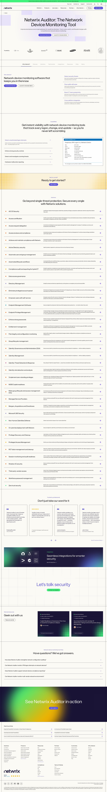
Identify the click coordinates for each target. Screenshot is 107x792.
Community (89, 4)
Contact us (76, 4)
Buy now (69, 4)
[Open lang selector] (102, 4)
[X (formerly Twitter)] (8, 783)
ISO (38, 768)
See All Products (23, 758)
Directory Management (8, 752)
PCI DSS (39, 773)
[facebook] (11, 783)
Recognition (90, 755)
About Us (89, 747)
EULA (55, 767)
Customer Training (74, 749)
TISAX (39, 774)
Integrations (61, 64)
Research (39, 757)
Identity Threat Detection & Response (10, 757)
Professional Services (74, 752)
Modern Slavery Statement (58, 773)
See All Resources (40, 761)
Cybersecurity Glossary (41, 749)
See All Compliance (41, 776)
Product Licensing (57, 774)
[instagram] (18, 783)
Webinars (39, 758)
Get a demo (98, 8)
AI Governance (6, 749)
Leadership (90, 749)
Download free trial (45, 35)
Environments (6, 760)
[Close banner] (102, 1)
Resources (70, 64)
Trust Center (56, 771)
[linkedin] (5, 783)
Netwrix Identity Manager (25, 755)
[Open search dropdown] (98, 4)
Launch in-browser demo (60, 35)
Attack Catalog (40, 760)
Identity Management (7, 755)
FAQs (77, 64)
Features (35, 64)
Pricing (89, 8)
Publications (40, 755)
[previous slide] (51, 540)
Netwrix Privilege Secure (25, 757)
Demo (83, 64)
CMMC (39, 767)
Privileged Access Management (9, 758)
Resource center (9, 620)
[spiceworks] (21, 783)
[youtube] (15, 783)
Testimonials (51, 64)
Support (83, 4)
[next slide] (55, 540)
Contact (89, 758)
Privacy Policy (56, 770)
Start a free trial (75, 1)
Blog (38, 747)
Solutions (42, 64)
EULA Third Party (57, 768)
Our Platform (6, 747)
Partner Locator (57, 752)
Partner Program (57, 747)
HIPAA (39, 770)
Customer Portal (74, 747)
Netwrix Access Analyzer (25, 749)
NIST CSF (39, 771)
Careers (89, 752)
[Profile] (94, 4)
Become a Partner (57, 749)
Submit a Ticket (74, 757)
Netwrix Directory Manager (25, 752)
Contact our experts (53, 590)
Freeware (39, 752)
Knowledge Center (74, 755)
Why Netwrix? (26, 64)
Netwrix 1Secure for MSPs (25, 747)
